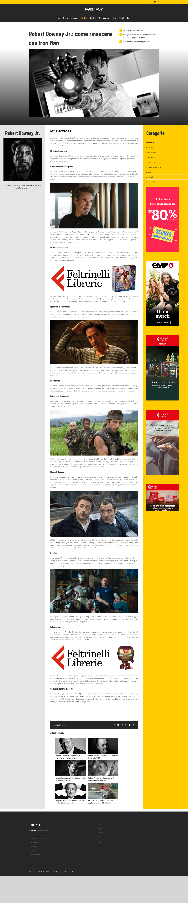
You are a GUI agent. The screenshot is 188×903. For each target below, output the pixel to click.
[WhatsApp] (126, 725)
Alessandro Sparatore (140, 42)
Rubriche (151, 162)
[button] (128, 18)
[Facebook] (114, 725)
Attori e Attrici (137, 35)
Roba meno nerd (154, 167)
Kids (149, 172)
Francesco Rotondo (71, 872)
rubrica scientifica (95, 234)
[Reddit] (122, 725)
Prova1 (150, 177)
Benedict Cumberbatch (112, 482)
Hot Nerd (151, 157)
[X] (118, 725)
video (82, 696)
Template (151, 182)
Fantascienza (148, 35)
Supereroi (141, 37)
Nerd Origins (132, 37)
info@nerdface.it (43, 831)
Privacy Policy (33, 839)
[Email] (133, 725)
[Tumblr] (130, 725)
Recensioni (152, 153)
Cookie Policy (44, 839)
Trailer (150, 148)
